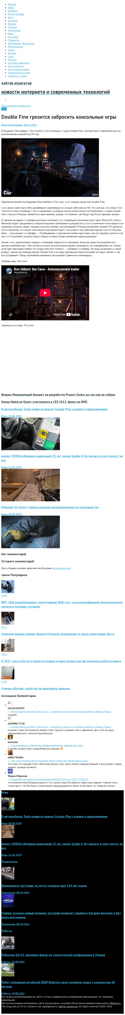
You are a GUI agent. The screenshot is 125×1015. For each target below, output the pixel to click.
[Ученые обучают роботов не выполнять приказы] (7, 678)
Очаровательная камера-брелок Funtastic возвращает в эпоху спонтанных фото (58, 634)
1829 (4, 595)
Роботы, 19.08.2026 (13, 993)
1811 (4, 627)
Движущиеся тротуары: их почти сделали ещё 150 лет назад (44, 886)
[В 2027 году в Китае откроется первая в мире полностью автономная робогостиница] (7, 651)
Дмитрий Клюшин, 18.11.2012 (19, 125)
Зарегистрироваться (19, 105)
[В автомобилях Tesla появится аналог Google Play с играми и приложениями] (30, 449)
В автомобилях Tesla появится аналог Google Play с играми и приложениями (54, 409)
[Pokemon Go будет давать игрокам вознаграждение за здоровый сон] (30, 547)
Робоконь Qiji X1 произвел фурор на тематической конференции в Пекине (53, 955)
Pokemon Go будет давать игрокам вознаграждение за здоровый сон (50, 507)
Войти (4, 105)
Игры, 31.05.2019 (11, 467)
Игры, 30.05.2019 (11, 514)
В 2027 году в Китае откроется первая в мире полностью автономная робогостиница (61, 661)
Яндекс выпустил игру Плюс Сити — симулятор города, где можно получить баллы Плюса (61, 711)
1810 (4, 654)
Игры (4, 109)
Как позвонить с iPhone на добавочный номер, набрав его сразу (47, 745)
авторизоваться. (62, 568)
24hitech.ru (115, 1003)
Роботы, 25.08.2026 (13, 961)
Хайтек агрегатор (68, 1006)
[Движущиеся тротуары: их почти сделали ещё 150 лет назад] (7, 878)
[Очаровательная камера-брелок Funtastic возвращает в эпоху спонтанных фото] (7, 623)
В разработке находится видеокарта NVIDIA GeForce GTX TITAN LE (49, 779)
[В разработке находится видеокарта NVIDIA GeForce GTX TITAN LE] (10, 772)
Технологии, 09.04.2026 (15, 892)
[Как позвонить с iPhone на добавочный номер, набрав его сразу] (10, 738)
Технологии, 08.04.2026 (15, 924)
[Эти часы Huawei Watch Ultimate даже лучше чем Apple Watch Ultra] (10, 754)
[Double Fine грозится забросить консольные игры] (50, 196)
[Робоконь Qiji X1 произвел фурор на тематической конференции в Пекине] (7, 948)
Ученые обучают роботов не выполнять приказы (35, 688)
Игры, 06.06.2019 (11, 416)
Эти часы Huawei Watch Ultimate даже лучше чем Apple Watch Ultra (49, 760)
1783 (4, 681)
